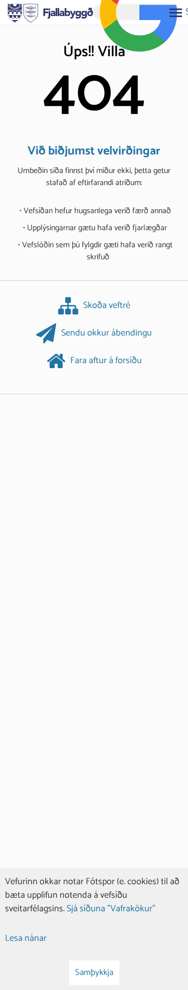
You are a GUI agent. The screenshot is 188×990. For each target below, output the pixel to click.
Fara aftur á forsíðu (106, 361)
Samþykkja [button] (94, 972)
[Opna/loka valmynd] (175, 12)
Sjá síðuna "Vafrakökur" (111, 908)
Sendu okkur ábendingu (106, 333)
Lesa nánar (26, 938)
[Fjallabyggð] (50, 12)
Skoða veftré (106, 305)
